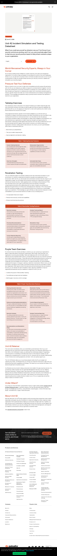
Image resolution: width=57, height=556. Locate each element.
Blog (30, 508)
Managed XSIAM (32, 488)
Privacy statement (30, 550)
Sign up (46, 433)
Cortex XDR (31, 477)
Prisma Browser (20, 491)
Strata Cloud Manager (21, 463)
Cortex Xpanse (32, 481)
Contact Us (7, 512)
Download (29, 61)
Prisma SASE (19, 477)
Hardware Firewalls (21, 458)
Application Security (33, 459)
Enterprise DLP (20, 486)
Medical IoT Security (9, 486)
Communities (32, 510)
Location (7, 521)
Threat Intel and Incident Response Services (45, 489)
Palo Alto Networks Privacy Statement (36, 436)
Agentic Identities (45, 471)
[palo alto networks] (8, 7)
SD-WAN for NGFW (21, 465)
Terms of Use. (48, 436)
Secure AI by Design (9, 455)
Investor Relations (9, 519)
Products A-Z (32, 521)
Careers (7, 510)
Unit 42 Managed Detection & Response (33, 485)
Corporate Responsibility (10, 515)
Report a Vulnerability (34, 526)
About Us (7, 508)
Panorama (19, 470)
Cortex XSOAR (32, 479)
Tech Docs (32, 531)
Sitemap (31, 528)
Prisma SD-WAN (20, 493)
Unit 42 (31, 533)
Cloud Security (32, 455)
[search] (49, 7)
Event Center (32, 517)
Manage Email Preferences (35, 519)
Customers (7, 517)
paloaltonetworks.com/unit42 (15, 409)
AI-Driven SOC (32, 472)
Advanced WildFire (9, 474)
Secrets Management (46, 473)
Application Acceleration (22, 479)
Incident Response (45, 494)
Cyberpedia (32, 515)
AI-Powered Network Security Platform (13, 451)
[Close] (54, 549)
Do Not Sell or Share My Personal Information (39, 535)
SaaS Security (8, 492)
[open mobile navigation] (52, 7)
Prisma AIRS (7, 457)
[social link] (29, 547)
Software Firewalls (21, 461)
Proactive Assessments (46, 492)
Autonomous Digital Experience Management (21, 483)
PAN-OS (18, 468)
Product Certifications (34, 524)
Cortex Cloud (32, 457)
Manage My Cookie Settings (19, 553)
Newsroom (7, 524)
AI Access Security (9, 460)
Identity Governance (45, 465)
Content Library (33, 512)
